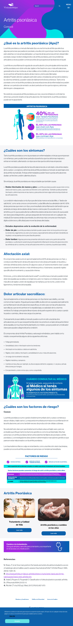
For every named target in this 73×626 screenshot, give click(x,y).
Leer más (19, 530)
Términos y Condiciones (22, 599)
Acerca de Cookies (52, 599)
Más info (12, 616)
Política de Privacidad (38, 599)
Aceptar (17, 621)
